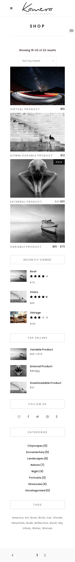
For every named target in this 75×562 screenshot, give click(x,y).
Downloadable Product (31, 155)
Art (27, 517)
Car (48, 517)
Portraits (35, 477)
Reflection (41, 523)
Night (35, 471)
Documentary (35, 452)
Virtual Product (25, 109)
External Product (26, 202)
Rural (53, 523)
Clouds (57, 517)
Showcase (35, 484)
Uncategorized (35, 490)
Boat (33, 517)
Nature (35, 465)
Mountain (18, 523)
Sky (60, 523)
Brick (41, 517)
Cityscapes (35, 446)
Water (36, 528)
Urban (27, 528)
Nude (29, 523)
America (17, 517)
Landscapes (35, 458)
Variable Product (26, 247)
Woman (47, 528)
